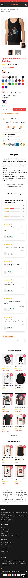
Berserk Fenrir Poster (6, 366)
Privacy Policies (4, 531)
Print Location (5, 97)
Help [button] (25, 576)
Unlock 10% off (3, 571)
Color (3, 74)
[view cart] (26, 4)
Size (3, 89)
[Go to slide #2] (18, 52)
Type (3, 70)
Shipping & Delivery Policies (7, 542)
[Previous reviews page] (17, 340)
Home (2, 9)
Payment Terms (4, 544)
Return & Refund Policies (6, 547)
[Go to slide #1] (10, 52)
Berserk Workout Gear (11, 9)
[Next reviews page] (25, 340)
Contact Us (3, 549)
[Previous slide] (2, 31)
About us (3, 527)
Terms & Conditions (5, 529)
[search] (23, 4)
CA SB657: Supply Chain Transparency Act (11, 535)
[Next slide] (25, 31)
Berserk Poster (18, 366)
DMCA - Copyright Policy (6, 533)
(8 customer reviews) (13, 64)
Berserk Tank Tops (5, 11)
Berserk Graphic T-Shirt (20, 426)
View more (14, 435)
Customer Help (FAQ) (6, 551)
